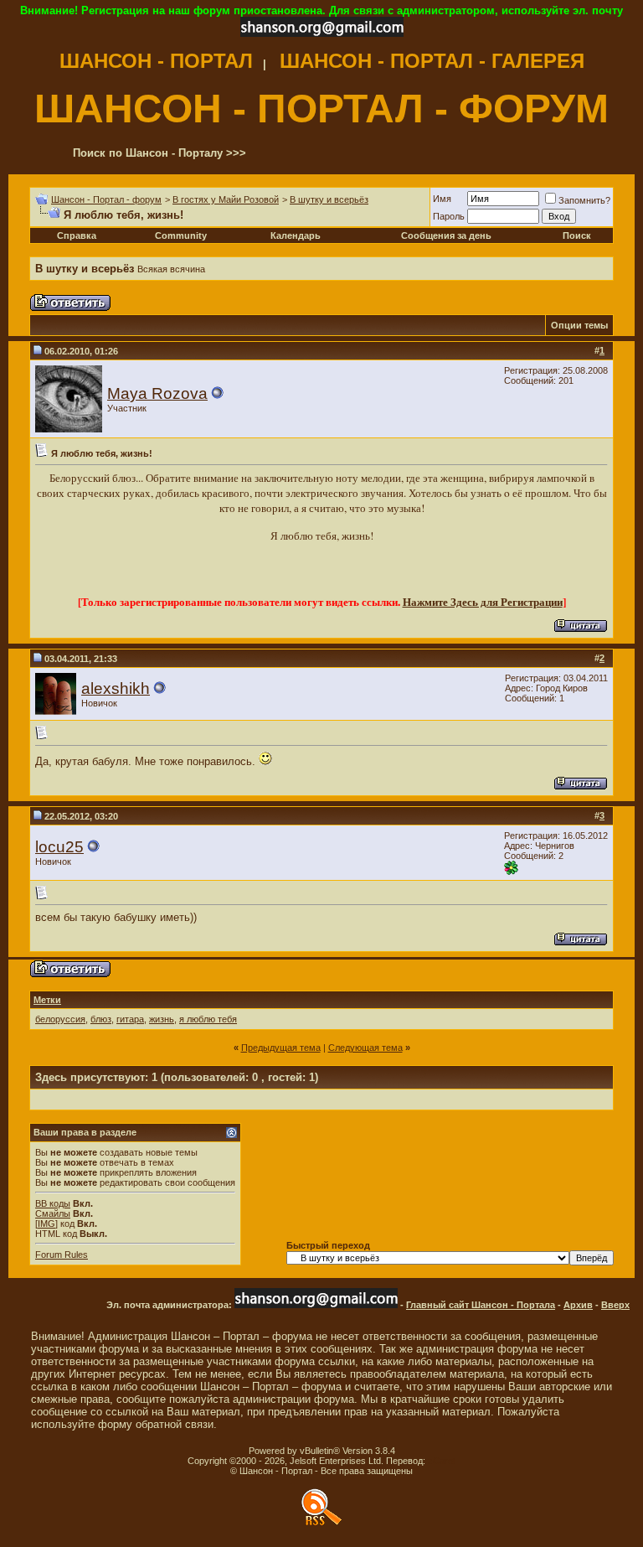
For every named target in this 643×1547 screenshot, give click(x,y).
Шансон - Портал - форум (106, 199)
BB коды (52, 1203)
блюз (100, 1019)
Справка (76, 235)
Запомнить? (584, 200)
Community (181, 235)
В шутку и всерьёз (329, 199)
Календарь (295, 235)
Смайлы (52, 1213)
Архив (578, 1305)
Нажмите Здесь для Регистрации (483, 601)
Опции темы (579, 325)
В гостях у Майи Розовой (225, 199)
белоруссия (60, 1019)
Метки (47, 1000)
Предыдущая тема (281, 1048)
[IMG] (46, 1223)
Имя (442, 199)
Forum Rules (61, 1255)
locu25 (59, 847)
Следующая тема (365, 1048)
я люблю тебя (208, 1019)
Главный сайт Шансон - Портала (480, 1305)
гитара (130, 1019)
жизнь (161, 1019)
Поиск (577, 235)
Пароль (449, 216)
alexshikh (115, 688)
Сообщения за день (446, 235)
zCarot (441, 1461)
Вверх (615, 1305)
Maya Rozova (157, 393)
